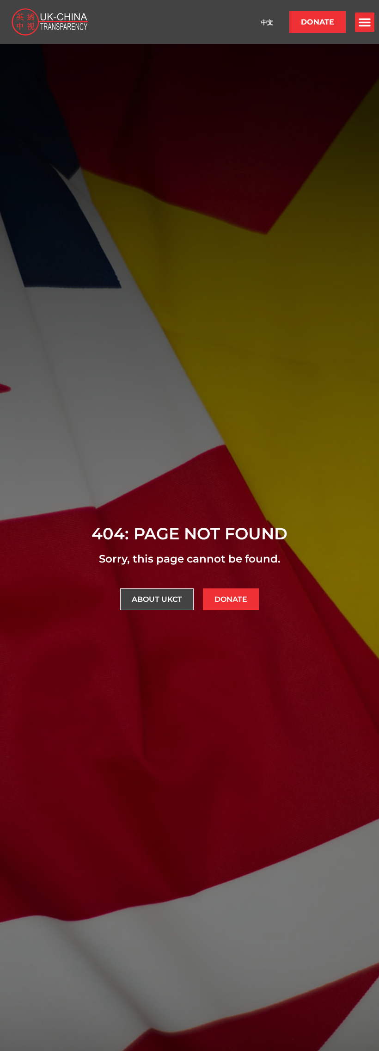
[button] (364, 22)
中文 (267, 22)
